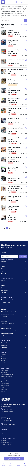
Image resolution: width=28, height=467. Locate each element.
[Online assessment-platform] (3, 208)
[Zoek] (25, 20)
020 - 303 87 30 (8, 409)
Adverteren (3, 358)
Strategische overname (6, 378)
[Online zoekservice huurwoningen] (3, 217)
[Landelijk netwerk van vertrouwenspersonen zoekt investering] (3, 188)
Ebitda (2, 387)
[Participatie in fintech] (3, 120)
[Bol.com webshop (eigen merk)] (3, 71)
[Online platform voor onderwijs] (3, 149)
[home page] (3, 2)
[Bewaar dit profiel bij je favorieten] (26, 31)
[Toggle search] (17, 2)
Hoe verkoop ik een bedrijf (7, 446)
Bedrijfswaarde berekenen (7, 374)
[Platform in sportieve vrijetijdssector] (3, 100)
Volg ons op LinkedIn (9, 424)
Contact (3, 360)
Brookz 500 (3, 440)
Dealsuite (3, 432)
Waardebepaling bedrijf (6, 376)
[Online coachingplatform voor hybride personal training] (3, 198)
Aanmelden (23, 256)
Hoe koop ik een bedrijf (6, 444)
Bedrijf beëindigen (5, 383)
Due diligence (4, 389)
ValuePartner (4, 433)
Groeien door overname (6, 442)
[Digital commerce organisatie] (3, 42)
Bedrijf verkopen (4, 370)
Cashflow (3, 391)
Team (2, 356)
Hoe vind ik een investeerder (7, 448)
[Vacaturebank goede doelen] (3, 110)
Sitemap (3, 362)
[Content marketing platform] (3, 51)
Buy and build (4, 395)
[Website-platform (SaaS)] (3, 130)
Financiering (4, 380)
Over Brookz (3, 354)
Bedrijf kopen (4, 372)
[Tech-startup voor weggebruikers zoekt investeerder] (3, 178)
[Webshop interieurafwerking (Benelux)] (3, 32)
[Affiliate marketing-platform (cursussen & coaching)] (3, 90)
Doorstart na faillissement (7, 381)
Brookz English (4, 364)
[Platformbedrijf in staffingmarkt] (3, 169)
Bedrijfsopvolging (5, 385)
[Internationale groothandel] (3, 61)
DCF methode (4, 393)
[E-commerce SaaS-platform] (3, 139)
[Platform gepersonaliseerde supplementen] (3, 81)
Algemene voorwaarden (14, 455)
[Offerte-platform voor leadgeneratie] (3, 159)
